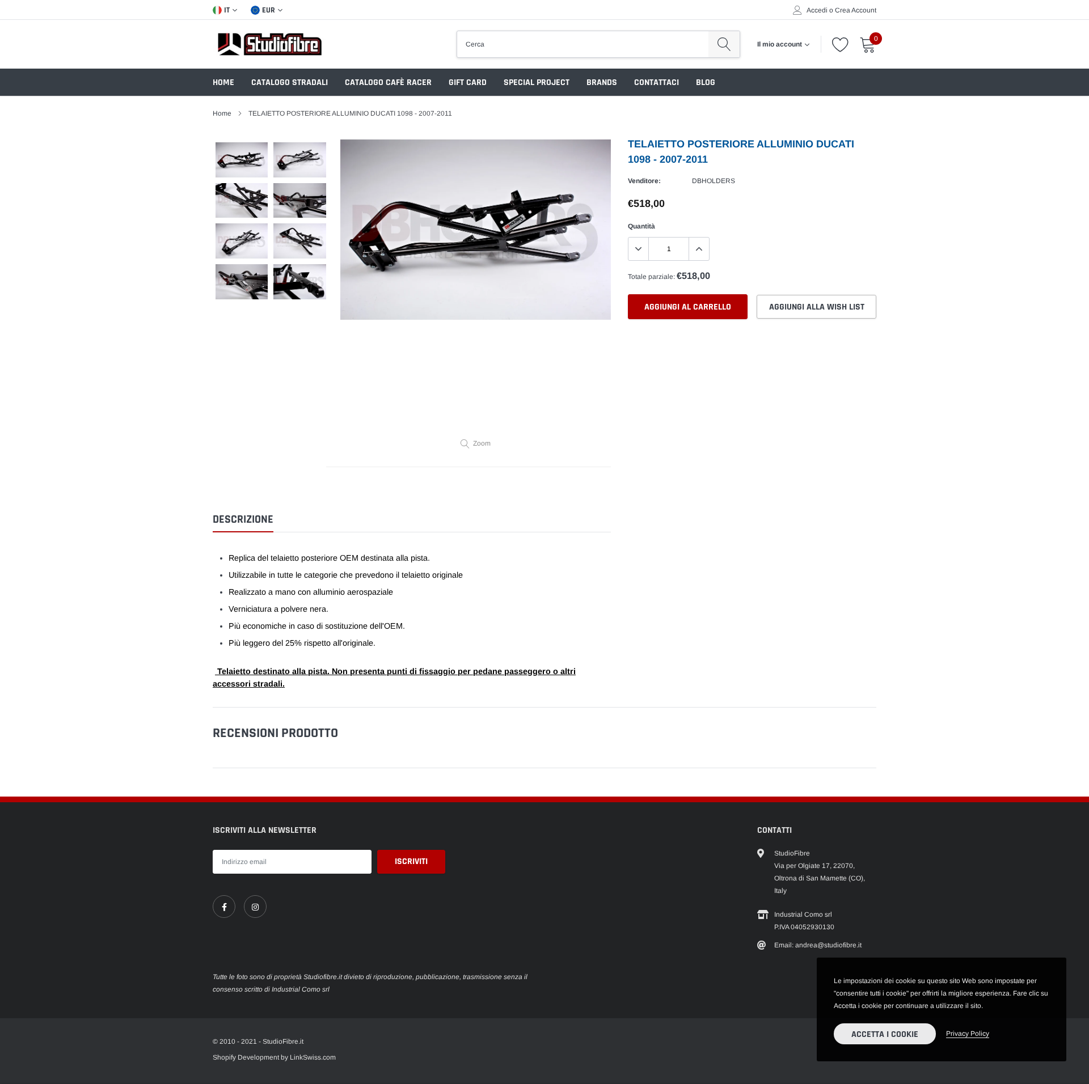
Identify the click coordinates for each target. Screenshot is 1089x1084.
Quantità (641, 226)
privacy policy (967, 1034)
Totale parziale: (651, 277)
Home (223, 82)
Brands (601, 82)
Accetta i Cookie (884, 1034)
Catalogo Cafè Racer (388, 82)
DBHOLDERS (713, 181)
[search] (724, 44)
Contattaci (656, 82)
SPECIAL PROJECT (536, 82)
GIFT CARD (468, 82)
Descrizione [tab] (243, 520)
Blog (705, 82)
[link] (224, 906)
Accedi (817, 10)
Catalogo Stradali (289, 82)
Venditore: (644, 181)
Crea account (855, 10)
